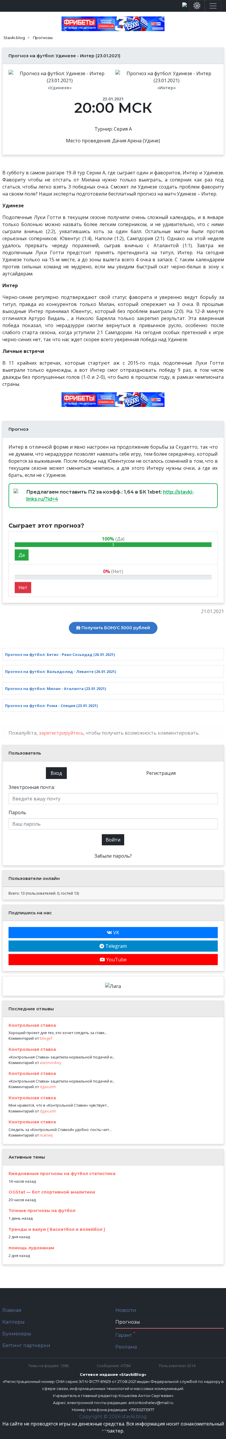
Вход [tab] (56, 773)
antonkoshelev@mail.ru (150, 1403)
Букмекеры (16, 1334)
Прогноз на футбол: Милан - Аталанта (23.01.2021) (55, 688)
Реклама (126, 1347)
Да (22, 555)
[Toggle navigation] (213, 6)
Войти (113, 840)
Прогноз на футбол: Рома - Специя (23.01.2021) (51, 705)
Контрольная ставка (32, 1025)
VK (115, 932)
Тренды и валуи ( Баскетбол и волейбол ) (57, 1229)
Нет (23, 587)
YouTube (116, 959)
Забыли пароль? (113, 856)
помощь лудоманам (31, 1248)
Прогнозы (127, 1322)
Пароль (17, 812)
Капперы (13, 1322)
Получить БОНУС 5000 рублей (115, 627)
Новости (125, 1310)
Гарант (124, 1335)
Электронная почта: (32, 787)
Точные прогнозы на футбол (42, 1210)
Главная (11, 1310)
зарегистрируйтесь (61, 733)
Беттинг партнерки (26, 1345)
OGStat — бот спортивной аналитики (52, 1192)
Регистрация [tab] (161, 773)
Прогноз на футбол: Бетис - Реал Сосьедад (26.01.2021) (60, 654)
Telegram (115, 946)
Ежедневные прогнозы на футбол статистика (62, 1173)
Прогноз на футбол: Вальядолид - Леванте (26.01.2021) (60, 671)
